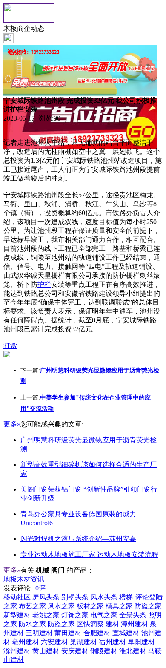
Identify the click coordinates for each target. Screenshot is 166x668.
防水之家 (32, 624)
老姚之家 (46, 615)
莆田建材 (68, 632)
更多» (11, 424)
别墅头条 (75, 597)
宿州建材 (112, 641)
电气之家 (103, 615)
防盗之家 (148, 606)
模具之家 (119, 606)
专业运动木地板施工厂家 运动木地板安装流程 (89, 554)
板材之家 (90, 606)
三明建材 (39, 632)
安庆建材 (75, 650)
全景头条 (132, 615)
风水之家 (61, 606)
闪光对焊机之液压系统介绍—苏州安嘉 (78, 538)
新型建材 (17, 615)
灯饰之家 (75, 615)
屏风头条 (46, 597)
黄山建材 (46, 650)
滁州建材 (17, 650)
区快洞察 (90, 624)
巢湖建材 (83, 641)
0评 (40, 588)
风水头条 (103, 597)
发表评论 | (24, 588)
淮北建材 (132, 650)
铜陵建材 (103, 650)
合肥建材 (97, 632)
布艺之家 (32, 606)
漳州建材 (134, 624)
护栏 (44, 284)
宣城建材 (126, 632)
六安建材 (54, 641)
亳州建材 (25, 641)
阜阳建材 (141, 641)
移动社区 (17, 597)
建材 (112, 624)
